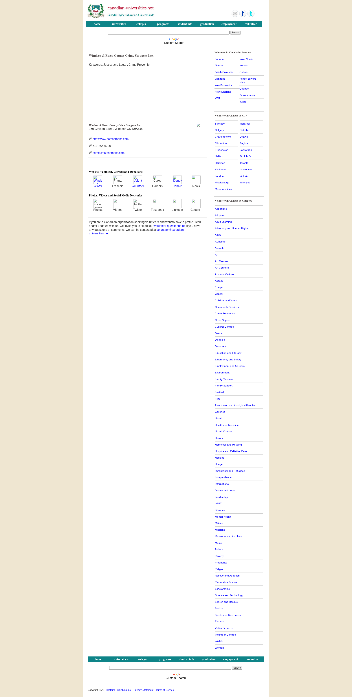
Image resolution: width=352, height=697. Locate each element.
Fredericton (221, 149)
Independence (223, 477)
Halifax (219, 156)
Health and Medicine (227, 425)
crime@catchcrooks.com (108, 152)
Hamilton (220, 162)
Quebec (244, 88)
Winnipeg (245, 182)
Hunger (219, 464)
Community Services (227, 307)
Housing (219, 457)
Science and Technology (229, 595)
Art (216, 254)
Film (217, 398)
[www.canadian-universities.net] (121, 17)
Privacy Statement (143, 690)
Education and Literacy (228, 352)
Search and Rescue (226, 601)
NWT (217, 98)
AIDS (218, 234)
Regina (244, 143)
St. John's (245, 156)
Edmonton (221, 143)
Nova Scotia (246, 59)
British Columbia (223, 72)
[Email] (235, 16)
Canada (219, 59)
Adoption (220, 215)
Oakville (244, 130)
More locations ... (225, 189)
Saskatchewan (247, 95)
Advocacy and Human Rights (231, 228)
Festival (219, 392)
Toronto (244, 162)
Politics (219, 549)
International (222, 483)
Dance (218, 333)
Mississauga (222, 182)
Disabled (220, 339)
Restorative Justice (226, 582)
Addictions (221, 208)
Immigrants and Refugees (230, 470)
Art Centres (221, 261)
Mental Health (223, 516)
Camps (219, 287)
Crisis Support (223, 320)
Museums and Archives (228, 536)
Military (219, 523)
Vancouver (246, 169)
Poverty (219, 555)
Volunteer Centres (225, 634)
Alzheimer (220, 241)
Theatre (219, 621)
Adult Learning (223, 221)
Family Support (223, 385)
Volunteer (137, 186)
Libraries (220, 510)
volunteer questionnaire (169, 225)
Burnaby (220, 123)
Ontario (243, 72)
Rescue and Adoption (227, 575)
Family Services (224, 379)
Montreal (245, 123)
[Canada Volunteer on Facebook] (243, 16)
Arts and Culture (224, 274)
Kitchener (220, 169)
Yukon (243, 101)
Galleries (220, 411)
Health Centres (223, 431)
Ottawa (244, 136)
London (219, 176)
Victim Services (223, 628)
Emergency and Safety (228, 359)
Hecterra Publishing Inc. (118, 690)
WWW (98, 186)
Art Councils (222, 267)
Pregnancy (221, 562)
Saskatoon (246, 149)
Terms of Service (165, 690)
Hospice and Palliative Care (231, 451)
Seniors (219, 608)
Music (218, 542)
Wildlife (219, 641)
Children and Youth (226, 300)
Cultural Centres (224, 326)
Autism (219, 280)
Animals (219, 248)
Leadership (221, 497)
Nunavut (244, 65)
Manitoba (219, 78)
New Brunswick (223, 85)
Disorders (220, 346)
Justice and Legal (225, 490)
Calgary (219, 130)
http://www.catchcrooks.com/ (111, 139)
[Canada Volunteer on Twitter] (251, 16)
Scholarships (222, 588)
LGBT (218, 503)
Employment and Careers (230, 365)
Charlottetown (223, 136)
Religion (219, 569)
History (219, 438)
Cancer (219, 293)
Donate (177, 186)
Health (218, 418)
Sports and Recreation (228, 615)
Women (219, 647)
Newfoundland (222, 91)
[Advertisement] (118, 96)
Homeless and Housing (228, 444)
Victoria (244, 176)
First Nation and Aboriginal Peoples (235, 405)
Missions (220, 529)
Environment (222, 372)
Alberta (218, 65)
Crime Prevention (225, 313)
